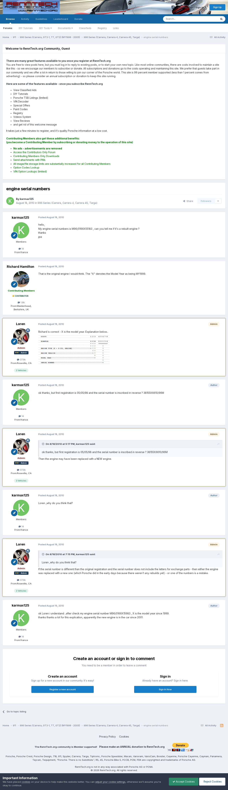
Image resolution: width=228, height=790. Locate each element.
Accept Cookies (185, 781)
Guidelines (41, 18)
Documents (64, 28)
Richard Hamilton (20, 266)
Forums (7, 28)
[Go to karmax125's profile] (10, 201)
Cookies (124, 736)
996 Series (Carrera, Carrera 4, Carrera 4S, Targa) (67, 202)
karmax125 (20, 217)
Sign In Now (165, 689)
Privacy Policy (107, 736)
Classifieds (85, 28)
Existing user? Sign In (191, 7)
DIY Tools (44, 28)
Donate (78, 18)
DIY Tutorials (26, 28)
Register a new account (63, 689)
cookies (26, 781)
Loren (20, 324)
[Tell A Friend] (173, 7)
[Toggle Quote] (43, 443)
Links (116, 28)
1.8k (22, 302)
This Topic (207, 18)
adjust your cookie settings (110, 781)
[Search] (221, 19)
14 (22, 248)
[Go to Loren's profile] (21, 336)
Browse (10, 18)
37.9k (22, 359)
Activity (25, 18)
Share (189, 201)
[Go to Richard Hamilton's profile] (21, 279)
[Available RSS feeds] (221, 725)
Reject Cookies (212, 781)
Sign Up (217, 7)
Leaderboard (61, 18)
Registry (102, 28)
